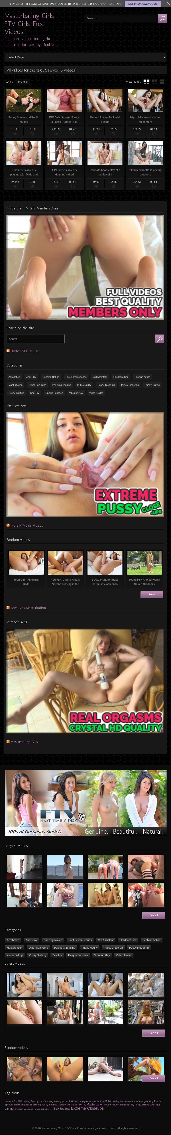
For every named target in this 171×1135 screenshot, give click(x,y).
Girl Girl (18, 1101)
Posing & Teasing (61, 385)
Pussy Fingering (130, 385)
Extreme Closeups (87, 1108)
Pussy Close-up (106, 385)
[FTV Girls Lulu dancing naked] (24, 867)
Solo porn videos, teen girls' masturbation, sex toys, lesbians (31, 42)
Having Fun (28, 1101)
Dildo (67, 1109)
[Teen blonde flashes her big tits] (146, 1012)
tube (146, 81)
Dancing (20, 1104)
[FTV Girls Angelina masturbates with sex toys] (105, 985)
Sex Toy (34, 393)
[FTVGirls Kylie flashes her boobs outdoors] (105, 1012)
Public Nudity (84, 385)
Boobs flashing (33, 1104)
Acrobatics (14, 377)
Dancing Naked (51, 377)
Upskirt (39, 1101)
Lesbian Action (142, 377)
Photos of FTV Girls (25, 351)
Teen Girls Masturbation (28, 608)
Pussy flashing (142, 1104)
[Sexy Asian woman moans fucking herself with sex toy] (24, 985)
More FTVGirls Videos (27, 525)
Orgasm (19, 1109)
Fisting (123, 1101)
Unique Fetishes (54, 393)
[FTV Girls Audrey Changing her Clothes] (24, 895)
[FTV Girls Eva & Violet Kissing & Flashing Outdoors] (105, 867)
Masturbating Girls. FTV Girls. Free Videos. (29, 24)
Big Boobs (132, 1101)
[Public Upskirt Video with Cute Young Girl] (146, 1069)
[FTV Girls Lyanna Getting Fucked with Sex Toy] (146, 867)
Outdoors (75, 1101)
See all (151, 594)
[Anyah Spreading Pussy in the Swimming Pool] (65, 895)
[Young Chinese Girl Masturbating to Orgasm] (105, 895)
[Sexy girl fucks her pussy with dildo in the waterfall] (146, 985)
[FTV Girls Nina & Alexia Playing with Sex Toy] (24, 1069)
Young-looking (146, 1101)
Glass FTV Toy (78, 1104)
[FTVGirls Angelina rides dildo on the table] (65, 985)
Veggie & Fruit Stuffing (93, 1101)
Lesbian (9, 1101)
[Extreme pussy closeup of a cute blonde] (24, 1012)
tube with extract (154, 81)
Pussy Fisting (152, 385)
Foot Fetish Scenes (76, 377)
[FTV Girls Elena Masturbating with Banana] (65, 1069)
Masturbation (15, 385)
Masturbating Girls (24, 742)
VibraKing (48, 1101)
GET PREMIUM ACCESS (143, 4)
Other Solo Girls (37, 385)
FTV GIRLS (16, 4)
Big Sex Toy (47, 1109)
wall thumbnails (162, 81)
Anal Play (31, 377)
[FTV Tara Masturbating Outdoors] (146, 895)
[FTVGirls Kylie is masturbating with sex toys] (65, 1012)
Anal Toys (155, 1104)
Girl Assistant (100, 377)
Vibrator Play (76, 393)
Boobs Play (128, 1104)
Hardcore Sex (120, 377)
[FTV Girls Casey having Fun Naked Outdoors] (65, 867)
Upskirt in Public (32, 1109)
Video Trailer (96, 393)
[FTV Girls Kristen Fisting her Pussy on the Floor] (105, 1069)
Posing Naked (61, 1101)
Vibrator (9, 1108)
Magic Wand (64, 1104)
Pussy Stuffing (16, 393)
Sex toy (59, 1108)
